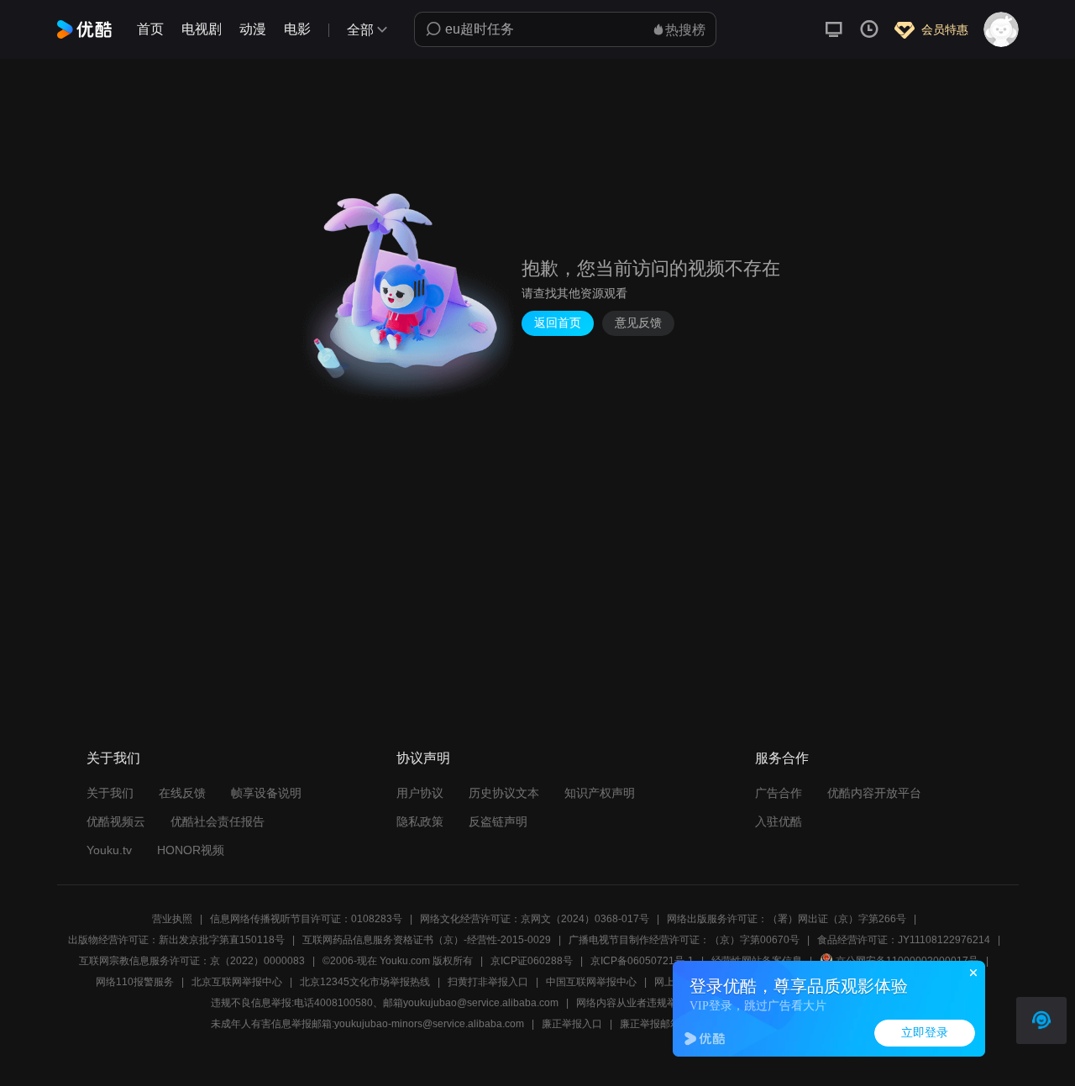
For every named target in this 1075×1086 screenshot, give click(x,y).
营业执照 (172, 919)
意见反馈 (638, 323)
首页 (150, 29)
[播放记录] (869, 29)
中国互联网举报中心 (591, 982)
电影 (297, 29)
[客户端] (834, 29)
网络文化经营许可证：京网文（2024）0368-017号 (534, 919)
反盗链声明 (498, 821)
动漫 (252, 29)
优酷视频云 (116, 821)
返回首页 (557, 323)
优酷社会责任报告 (217, 821)
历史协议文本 (504, 793)
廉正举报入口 (572, 1024)
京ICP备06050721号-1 (642, 961)
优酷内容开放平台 (874, 793)
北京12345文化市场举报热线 (365, 982)
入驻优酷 (778, 821)
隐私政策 (419, 821)
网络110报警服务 (135, 982)
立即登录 (924, 1032)
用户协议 (419, 793)
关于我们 (110, 793)
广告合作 (778, 793)
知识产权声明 (599, 793)
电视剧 (201, 29)
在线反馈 (182, 793)
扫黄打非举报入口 (488, 982)
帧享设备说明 (266, 793)
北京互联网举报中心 (236, 982)
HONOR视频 (190, 850)
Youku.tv (109, 850)
